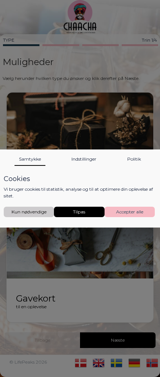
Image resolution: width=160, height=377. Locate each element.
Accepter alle (129, 212)
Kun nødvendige (29, 212)
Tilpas (79, 212)
